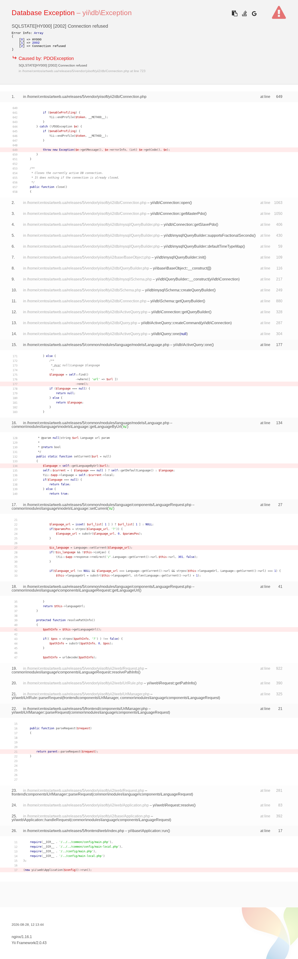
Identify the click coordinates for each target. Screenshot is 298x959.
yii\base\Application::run (148, 831)
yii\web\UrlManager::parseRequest (40, 712)
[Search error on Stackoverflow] (244, 13)
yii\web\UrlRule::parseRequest (37, 698)
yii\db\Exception (107, 13)
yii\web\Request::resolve (173, 805)
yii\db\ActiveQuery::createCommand (170, 323)
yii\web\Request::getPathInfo (170, 683)
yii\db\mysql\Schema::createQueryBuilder (179, 290)
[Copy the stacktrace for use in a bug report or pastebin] (234, 13)
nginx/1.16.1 (22, 937)
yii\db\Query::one (165, 334)
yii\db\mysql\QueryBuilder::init (179, 257)
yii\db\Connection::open (170, 203)
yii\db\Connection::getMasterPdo (177, 214)
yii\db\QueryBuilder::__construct (182, 279)
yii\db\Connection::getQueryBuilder (180, 312)
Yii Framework (23, 943)
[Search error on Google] (254, 13)
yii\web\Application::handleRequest (41, 820)
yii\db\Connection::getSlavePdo (190, 224)
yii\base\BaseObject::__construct (180, 268)
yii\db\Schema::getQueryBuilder (176, 301)
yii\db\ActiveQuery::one (192, 345)
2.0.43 (41, 943)
